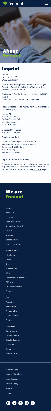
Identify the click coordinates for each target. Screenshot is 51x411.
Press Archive (12, 311)
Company (9, 208)
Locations (10, 217)
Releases (10, 264)
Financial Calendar (14, 286)
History (9, 230)
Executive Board (13, 221)
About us (10, 212)
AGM (8, 273)
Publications (11, 268)
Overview (10, 302)
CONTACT (36, 169)
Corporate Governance (16, 277)
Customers (11, 344)
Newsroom (11, 306)
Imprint (9, 388)
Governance (11, 353)
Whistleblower (12, 369)
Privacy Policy (12, 383)
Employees (11, 349)
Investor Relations (12, 251)
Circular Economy (14, 340)
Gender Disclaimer (14, 374)
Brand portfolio (13, 244)
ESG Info (9, 282)
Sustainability (10, 326)
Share (8, 259)
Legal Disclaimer (13, 379)
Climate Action (12, 335)
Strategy (9, 235)
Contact (9, 291)
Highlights (10, 255)
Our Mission (11, 331)
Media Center (12, 315)
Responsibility (12, 239)
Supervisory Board (14, 226)
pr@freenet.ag (14, 130)
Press (7, 298)
